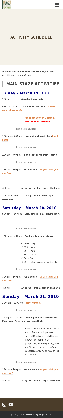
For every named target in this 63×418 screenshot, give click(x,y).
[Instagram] (4, 405)
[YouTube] (10, 405)
